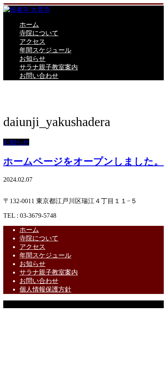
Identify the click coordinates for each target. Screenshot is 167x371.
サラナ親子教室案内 (48, 67)
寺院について (38, 33)
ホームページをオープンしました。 (83, 161)
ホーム (29, 24)
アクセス (32, 41)
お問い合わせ (38, 75)
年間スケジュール (45, 50)
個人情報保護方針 (45, 289)
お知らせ (32, 58)
